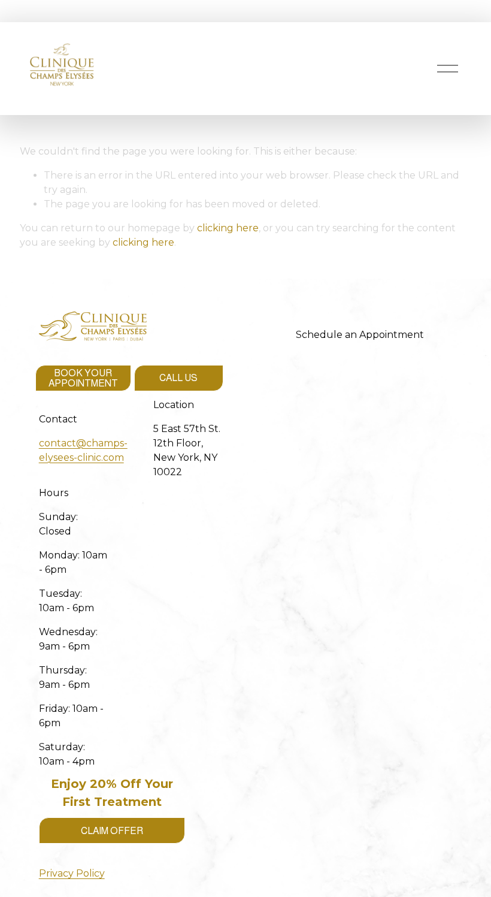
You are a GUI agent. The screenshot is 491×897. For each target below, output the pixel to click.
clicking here (228, 228)
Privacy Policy (72, 873)
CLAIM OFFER (112, 831)
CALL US (178, 378)
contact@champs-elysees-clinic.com (83, 450)
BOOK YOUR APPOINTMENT (83, 378)
